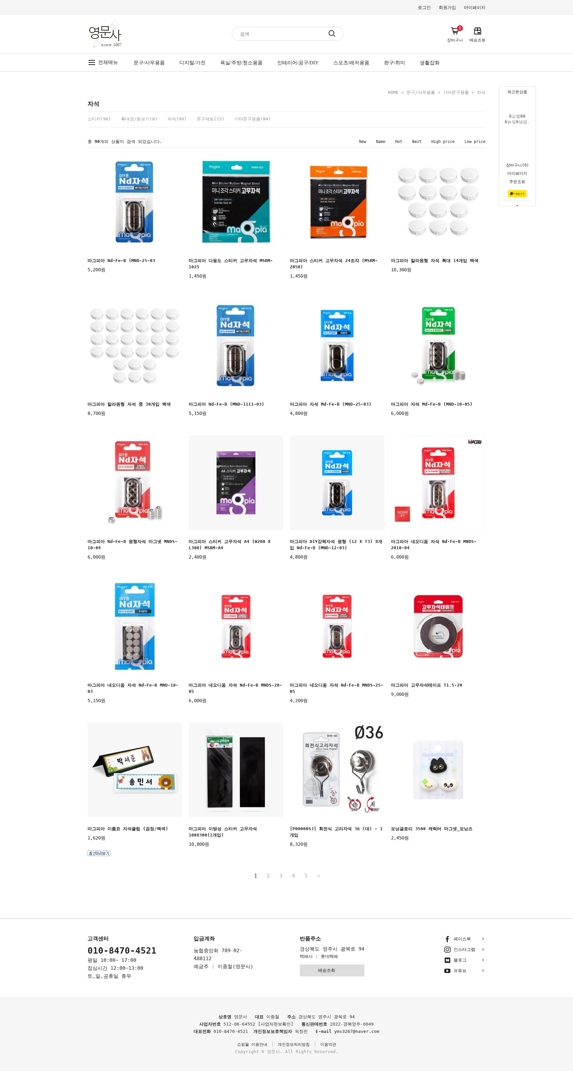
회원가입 (447, 7)
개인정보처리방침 (294, 1044)
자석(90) (177, 118)
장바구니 (455, 34)
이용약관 (328, 1044)
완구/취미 (394, 62)
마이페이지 (517, 173)
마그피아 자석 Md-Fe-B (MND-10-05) (432, 404)
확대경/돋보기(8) (139, 118)
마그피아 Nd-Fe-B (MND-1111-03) (226, 404)
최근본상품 (517, 92)
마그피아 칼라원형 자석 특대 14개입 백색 (434, 260)
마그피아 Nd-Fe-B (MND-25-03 (121, 260)
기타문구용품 (456, 92)
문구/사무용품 (149, 62)
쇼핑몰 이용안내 (252, 1044)
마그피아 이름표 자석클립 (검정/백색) (128, 828)
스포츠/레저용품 (351, 62)
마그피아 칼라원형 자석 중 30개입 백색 (129, 404)
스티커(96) (99, 118)
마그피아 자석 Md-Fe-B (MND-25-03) (330, 404)
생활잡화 (430, 62)
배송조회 (477, 40)
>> (318, 876)
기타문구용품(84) (252, 118)
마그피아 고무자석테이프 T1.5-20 (426, 685)
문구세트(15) (210, 118)
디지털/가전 (192, 62)
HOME (393, 92)
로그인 (424, 7)
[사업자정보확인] (275, 1024)
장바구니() (517, 165)
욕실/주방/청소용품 (241, 62)
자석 (481, 92)
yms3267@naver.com (356, 1031)
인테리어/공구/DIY (298, 62)
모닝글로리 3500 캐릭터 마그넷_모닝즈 (432, 828)
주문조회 (517, 181)
